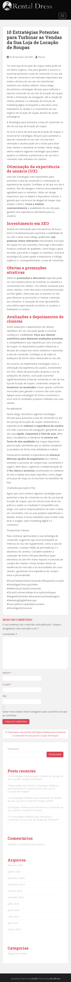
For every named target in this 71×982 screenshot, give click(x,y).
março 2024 (14, 929)
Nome (6, 672)
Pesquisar (13, 748)
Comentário (9, 634)
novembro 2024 (16, 884)
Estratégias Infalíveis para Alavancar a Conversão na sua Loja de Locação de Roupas (35, 809)
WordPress (55, 978)
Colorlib (33, 978)
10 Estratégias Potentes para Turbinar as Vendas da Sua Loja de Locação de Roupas (35, 778)
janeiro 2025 (14, 871)
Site (4, 696)
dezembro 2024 (16, 878)
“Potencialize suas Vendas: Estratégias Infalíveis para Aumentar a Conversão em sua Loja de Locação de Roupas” (33, 788)
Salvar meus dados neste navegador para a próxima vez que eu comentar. (34, 713)
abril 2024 (13, 923)
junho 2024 (14, 910)
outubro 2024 (15, 890)
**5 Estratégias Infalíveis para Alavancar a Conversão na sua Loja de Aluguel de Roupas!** (33, 818)
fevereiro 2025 (15, 865)
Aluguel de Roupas (17, 953)
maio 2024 (13, 916)
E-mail (6, 684)
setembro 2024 (16, 897)
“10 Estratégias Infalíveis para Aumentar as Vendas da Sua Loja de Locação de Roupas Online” (35, 799)
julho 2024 (13, 903)
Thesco (41, 56)
